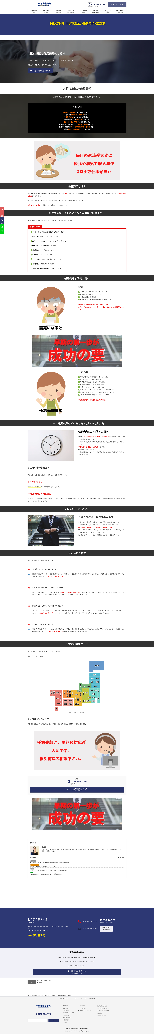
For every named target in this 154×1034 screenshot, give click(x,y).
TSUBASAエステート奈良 (103, 1010)
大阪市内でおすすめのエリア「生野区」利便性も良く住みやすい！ (50, 870)
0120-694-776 (107, 920)
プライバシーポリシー (64, 998)
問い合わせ (75, 998)
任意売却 (39, 980)
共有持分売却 (66, 1020)
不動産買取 (33, 861)
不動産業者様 (92, 998)
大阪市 (32, 868)
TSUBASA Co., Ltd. (101, 1015)
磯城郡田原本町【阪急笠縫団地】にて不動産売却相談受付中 (48, 874)
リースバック (66, 1010)
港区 (50, 980)
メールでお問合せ (118, 4)
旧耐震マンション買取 (68, 1012)
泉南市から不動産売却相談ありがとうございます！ (45, 866)
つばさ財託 (99, 1013)
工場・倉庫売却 (66, 1017)
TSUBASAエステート (102, 1006)
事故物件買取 (66, 1008)
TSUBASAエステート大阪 (103, 1008)
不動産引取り (83, 1008)
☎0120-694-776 (43, 1014)
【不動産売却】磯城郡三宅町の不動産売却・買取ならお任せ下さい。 (50, 862)
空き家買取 (82, 1005)
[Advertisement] (77, 893)
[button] (40, 70)
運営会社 (83, 998)
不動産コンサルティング (85, 1010)
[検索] (53, 1020)
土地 (32, 872)
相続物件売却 (66, 1015)
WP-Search (67, 1031)
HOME (122, 857)
